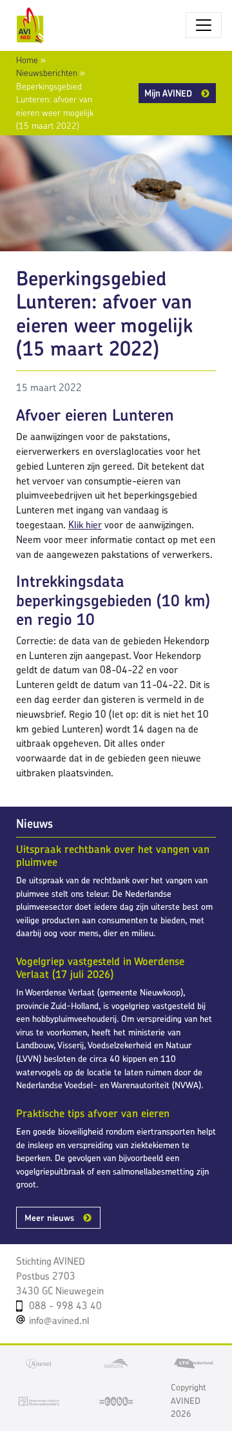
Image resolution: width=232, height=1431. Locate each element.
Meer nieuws (49, 1218)
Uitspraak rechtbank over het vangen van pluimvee (112, 855)
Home (27, 60)
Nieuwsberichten (46, 73)
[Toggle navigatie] (204, 25)
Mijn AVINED (168, 93)
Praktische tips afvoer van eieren (92, 1113)
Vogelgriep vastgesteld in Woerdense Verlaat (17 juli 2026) (100, 967)
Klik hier (85, 525)
